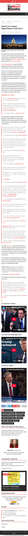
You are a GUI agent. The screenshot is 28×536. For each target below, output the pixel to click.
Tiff (17, 32)
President (19, 418)
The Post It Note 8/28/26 (11, 486)
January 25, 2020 (20, 113)
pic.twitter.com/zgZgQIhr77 (19, 237)
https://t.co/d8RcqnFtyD (9, 510)
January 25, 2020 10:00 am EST (8, 32)
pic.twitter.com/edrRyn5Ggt (9, 196)
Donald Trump (20, 412)
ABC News (9, 246)
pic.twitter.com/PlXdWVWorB (12, 217)
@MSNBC (7, 179)
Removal (4, 420)
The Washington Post (7, 64)
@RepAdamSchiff (12, 194)
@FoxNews (22, 289)
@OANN (5, 290)
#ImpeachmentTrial (12, 98)
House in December (15, 61)
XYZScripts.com (21, 535)
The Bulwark (4, 524)
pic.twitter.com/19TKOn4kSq (18, 132)
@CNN (15, 290)
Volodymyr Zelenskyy (7, 423)
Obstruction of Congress (8, 418)
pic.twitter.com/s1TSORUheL (9, 514)
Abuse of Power (8, 410)
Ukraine (16, 420)
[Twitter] (12, 1)
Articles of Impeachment (19, 59)
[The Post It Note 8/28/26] (14, 478)
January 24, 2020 (23, 135)
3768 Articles (18, 450)
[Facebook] (15, 1)
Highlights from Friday (7, 95)
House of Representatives (8, 415)
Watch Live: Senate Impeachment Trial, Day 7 (13, 465)
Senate (10, 420)
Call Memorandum (14, 274)
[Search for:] (14, 17)
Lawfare (3, 527)
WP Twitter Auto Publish (8, 535)
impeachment (20, 415)
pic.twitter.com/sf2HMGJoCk (9, 110)
